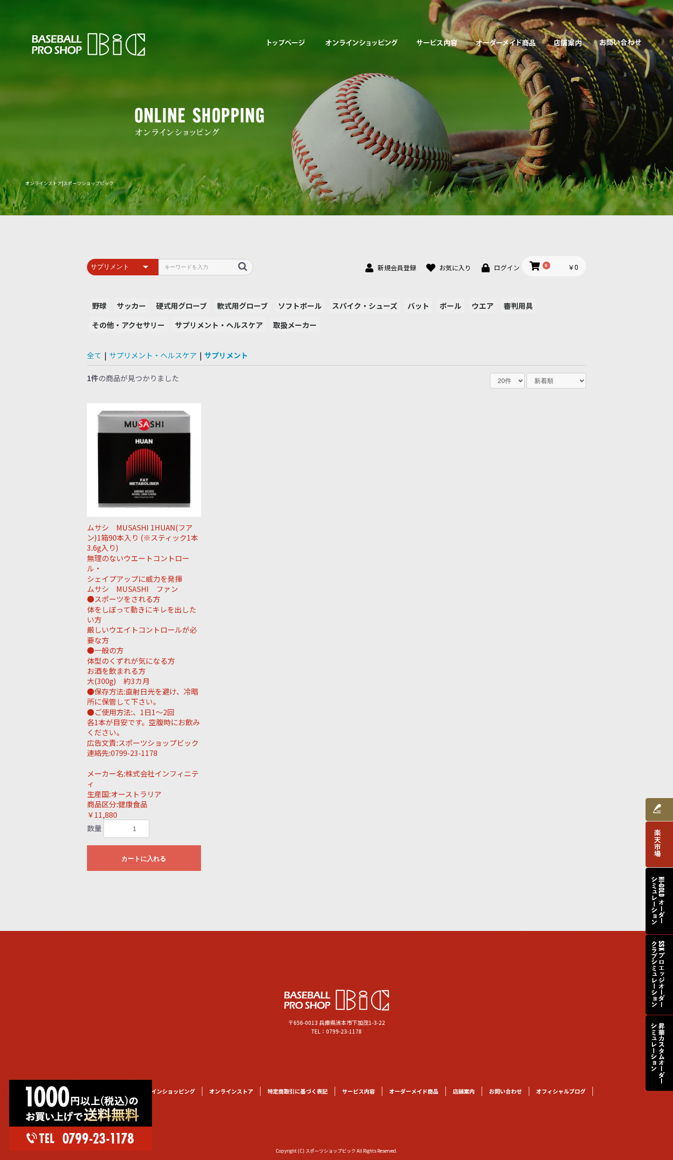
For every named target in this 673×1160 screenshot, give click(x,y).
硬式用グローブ (181, 305)
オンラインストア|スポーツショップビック (69, 183)
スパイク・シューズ (364, 305)
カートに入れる (143, 858)
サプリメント (226, 355)
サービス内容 (437, 42)
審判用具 (518, 305)
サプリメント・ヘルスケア (219, 324)
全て (94, 355)
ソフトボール (300, 305)
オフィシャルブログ (561, 1091)
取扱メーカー (295, 324)
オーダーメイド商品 (506, 42)
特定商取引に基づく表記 (297, 1091)
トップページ (286, 42)
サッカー (131, 305)
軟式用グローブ (242, 305)
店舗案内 (568, 42)
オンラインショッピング (361, 42)
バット (418, 305)
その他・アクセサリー (128, 324)
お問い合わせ (620, 42)
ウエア (483, 305)
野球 (99, 305)
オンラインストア (231, 1091)
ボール (450, 305)
